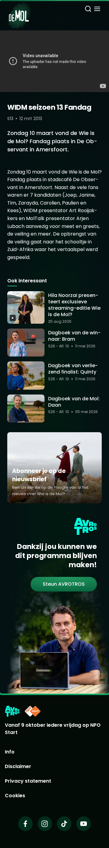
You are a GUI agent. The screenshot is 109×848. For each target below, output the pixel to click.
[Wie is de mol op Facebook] (25, 823)
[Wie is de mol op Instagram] (45, 823)
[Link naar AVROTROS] (12, 711)
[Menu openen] (97, 9)
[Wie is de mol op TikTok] (64, 823)
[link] (64, 584)
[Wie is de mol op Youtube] (83, 823)
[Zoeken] (88, 9)
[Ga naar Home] (19, 12)
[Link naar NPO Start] (33, 711)
